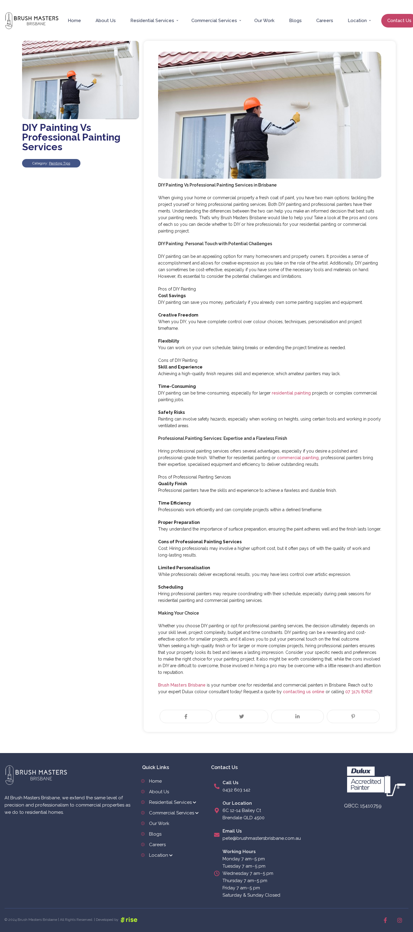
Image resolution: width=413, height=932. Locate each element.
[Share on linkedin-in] (297, 716)
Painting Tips (59, 163)
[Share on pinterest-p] (353, 716)
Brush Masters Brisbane (182, 685)
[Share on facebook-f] (186, 716)
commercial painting (298, 457)
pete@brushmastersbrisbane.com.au (262, 838)
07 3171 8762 (358, 691)
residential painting (291, 393)
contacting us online (303, 691)
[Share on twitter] (241, 716)
